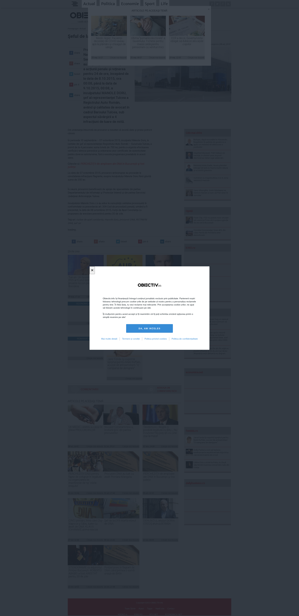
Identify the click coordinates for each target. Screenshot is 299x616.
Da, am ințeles (149, 328)
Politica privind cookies (156, 339)
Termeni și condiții (131, 339)
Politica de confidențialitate (185, 339)
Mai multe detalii (109, 339)
